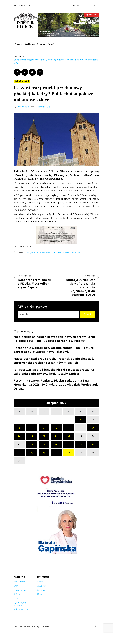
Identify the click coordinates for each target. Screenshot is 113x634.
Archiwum (30, 44)
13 (56, 436)
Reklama (41, 44)
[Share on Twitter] (24, 72)
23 (93, 444)
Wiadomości (22, 81)
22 (80, 444)
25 (31, 452)
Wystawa (75, 252)
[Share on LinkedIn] (32, 72)
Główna (18, 44)
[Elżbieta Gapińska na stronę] (56, 553)
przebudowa (59, 252)
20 (56, 444)
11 (31, 436)
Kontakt (51, 44)
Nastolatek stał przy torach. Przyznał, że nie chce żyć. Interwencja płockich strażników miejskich (54, 360)
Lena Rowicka (23, 106)
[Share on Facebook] (17, 72)
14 (68, 436)
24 (19, 452)
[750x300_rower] (68, 14)
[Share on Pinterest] (40, 72)
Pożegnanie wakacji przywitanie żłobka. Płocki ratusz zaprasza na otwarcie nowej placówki (54, 350)
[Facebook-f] (95, 626)
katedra (49, 252)
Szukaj (87, 314)
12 (44, 436)
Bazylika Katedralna (36, 252)
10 (19, 436)
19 (44, 444)
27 (56, 452)
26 (44, 452)
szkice (68, 252)
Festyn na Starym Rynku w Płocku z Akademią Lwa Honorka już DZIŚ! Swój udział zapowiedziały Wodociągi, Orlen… (56, 384)
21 (68, 444)
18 (31, 444)
